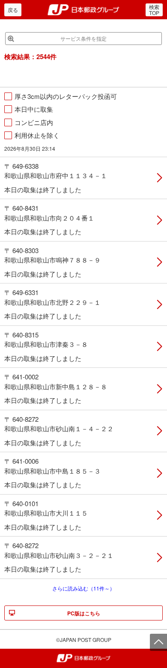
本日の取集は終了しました (55, 177)
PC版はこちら (83, 613)
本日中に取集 (34, 108)
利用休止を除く (37, 135)
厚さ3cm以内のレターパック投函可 (66, 96)
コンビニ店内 (34, 122)
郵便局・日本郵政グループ (83, 9)
